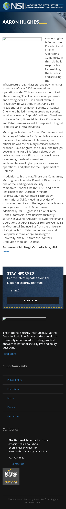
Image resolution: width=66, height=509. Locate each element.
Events (11, 407)
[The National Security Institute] (33, 5)
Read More (9, 354)
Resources (13, 416)
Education (13, 389)
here (6, 251)
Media (11, 398)
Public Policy (14, 380)
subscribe (31, 300)
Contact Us (18, 463)
